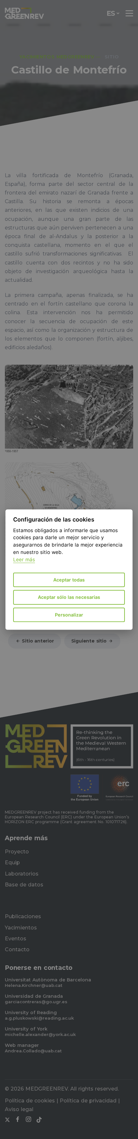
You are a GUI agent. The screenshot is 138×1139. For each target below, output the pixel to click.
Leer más (24, 560)
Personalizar (69, 614)
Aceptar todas (69, 579)
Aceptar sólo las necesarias (69, 597)
